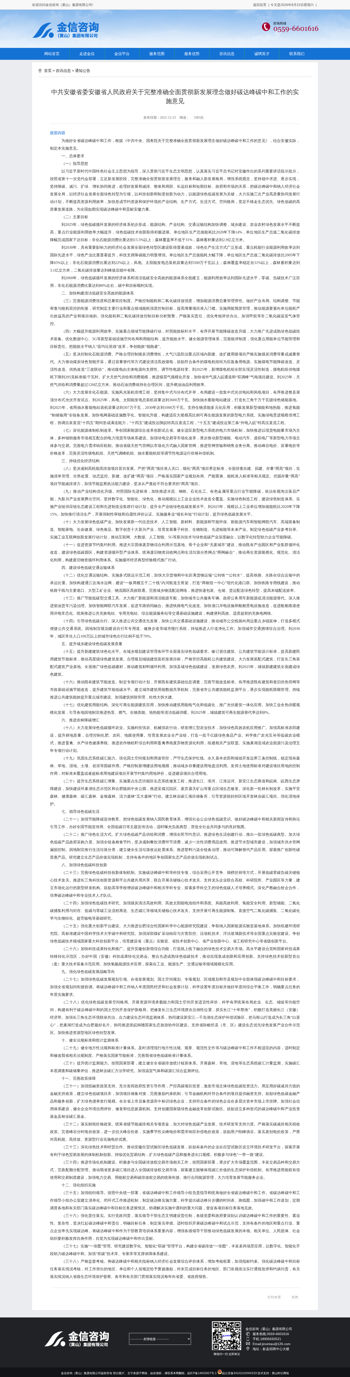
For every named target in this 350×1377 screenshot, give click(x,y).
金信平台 (122, 54)
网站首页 (52, 54)
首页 (48, 71)
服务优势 (192, 54)
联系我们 (297, 54)
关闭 (294, 1297)
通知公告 (82, 71)
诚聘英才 (262, 54)
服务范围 (157, 54)
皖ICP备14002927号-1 (202, 1373)
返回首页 (259, 5)
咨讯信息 (227, 54)
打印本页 (274, 1297)
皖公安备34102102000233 (239, 1373)
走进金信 (87, 54)
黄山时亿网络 (280, 1373)
